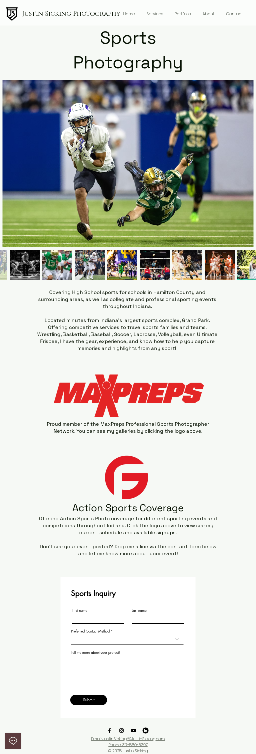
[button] (155, 14)
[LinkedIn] (145, 731)
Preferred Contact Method (90, 631)
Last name (139, 610)
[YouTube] (133, 731)
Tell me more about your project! (95, 652)
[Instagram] (121, 731)
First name (79, 610)
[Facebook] (109, 731)
